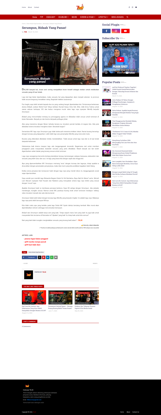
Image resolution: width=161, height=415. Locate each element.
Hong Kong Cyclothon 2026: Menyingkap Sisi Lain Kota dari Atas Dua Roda (124, 142)
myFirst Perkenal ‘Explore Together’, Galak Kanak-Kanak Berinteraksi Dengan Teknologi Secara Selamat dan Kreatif (125, 90)
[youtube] (136, 7)
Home (24, 7)
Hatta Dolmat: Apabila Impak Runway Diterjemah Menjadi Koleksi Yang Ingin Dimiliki (125, 112)
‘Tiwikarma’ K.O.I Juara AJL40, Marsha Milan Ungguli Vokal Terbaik (125, 133)
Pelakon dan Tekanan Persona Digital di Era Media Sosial (85, 307)
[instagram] (132, 7)
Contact (36, 7)
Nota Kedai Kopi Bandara (34, 23)
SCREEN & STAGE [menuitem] (87, 17)
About (30, 7)
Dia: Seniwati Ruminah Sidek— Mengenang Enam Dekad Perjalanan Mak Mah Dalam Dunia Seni (124, 153)
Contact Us (135, 412)
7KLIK (34, 412)
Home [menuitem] (34, 17)
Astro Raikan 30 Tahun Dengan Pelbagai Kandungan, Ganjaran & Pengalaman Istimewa (123, 102)
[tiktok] (135, 31)
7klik (25, 32)
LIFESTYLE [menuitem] (102, 17)
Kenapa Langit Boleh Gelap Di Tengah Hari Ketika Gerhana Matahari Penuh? (125, 173)
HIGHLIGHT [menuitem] (50, 17)
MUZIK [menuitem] (74, 17)
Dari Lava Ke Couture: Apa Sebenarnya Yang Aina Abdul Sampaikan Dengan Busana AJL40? (34, 308)
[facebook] (129, 7)
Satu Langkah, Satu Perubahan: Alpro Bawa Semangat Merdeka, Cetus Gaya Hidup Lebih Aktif (125, 163)
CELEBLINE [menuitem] (62, 17)
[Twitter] (39, 257)
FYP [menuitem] (41, 17)
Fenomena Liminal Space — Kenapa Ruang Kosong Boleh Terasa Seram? (60, 307)
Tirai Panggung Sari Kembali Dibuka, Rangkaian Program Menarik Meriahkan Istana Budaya (124, 123)
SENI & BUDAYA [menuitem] (117, 17)
